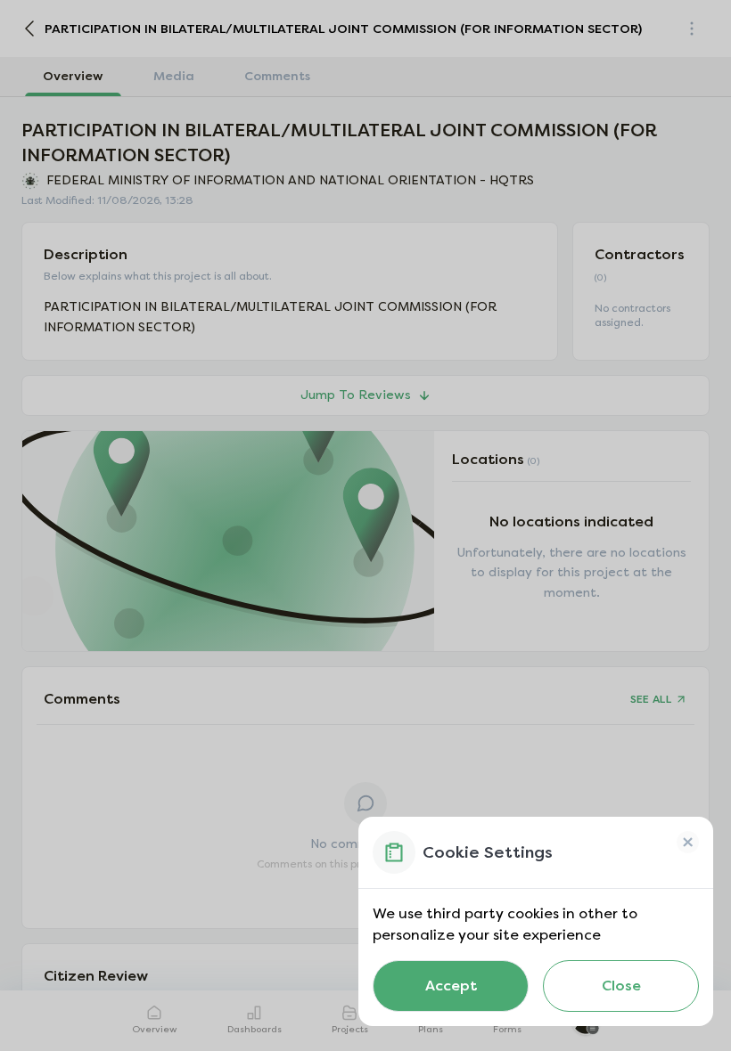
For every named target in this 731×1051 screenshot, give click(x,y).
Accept (451, 985)
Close (621, 985)
